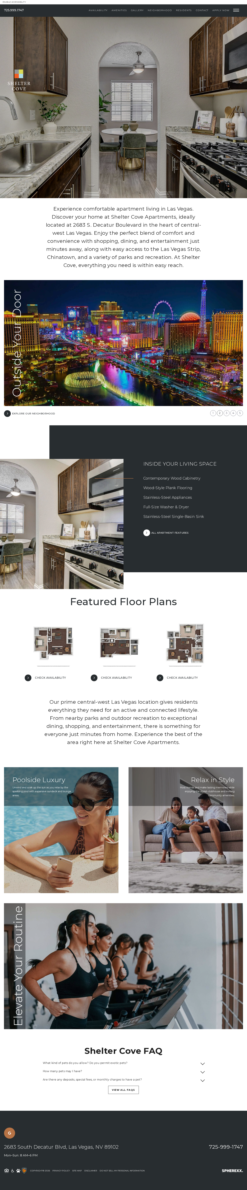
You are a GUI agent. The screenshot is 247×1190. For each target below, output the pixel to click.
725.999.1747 (14, 10)
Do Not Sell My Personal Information (122, 1170)
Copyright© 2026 (40, 1170)
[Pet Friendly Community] (18, 1170)
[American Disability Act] (12, 1170)
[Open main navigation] (236, 10)
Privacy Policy (61, 1170)
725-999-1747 (226, 1147)
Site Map (77, 1170)
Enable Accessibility (14, 2)
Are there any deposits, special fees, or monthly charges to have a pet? (92, 1079)
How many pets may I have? (62, 1071)
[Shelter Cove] (15, 43)
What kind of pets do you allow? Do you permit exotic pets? (85, 1063)
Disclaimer (90, 1170)
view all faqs (123, 1089)
